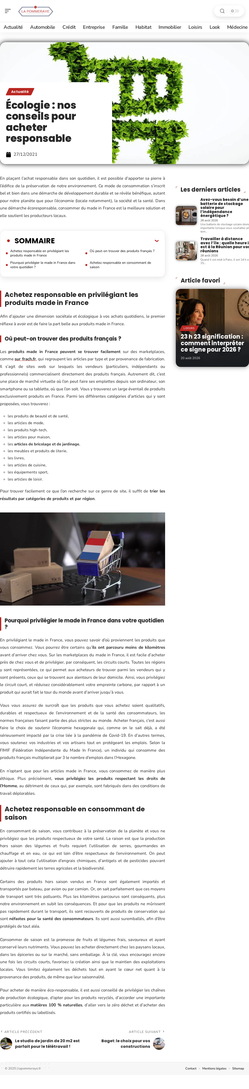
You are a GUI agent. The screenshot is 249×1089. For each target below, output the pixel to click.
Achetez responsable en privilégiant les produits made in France (39, 253)
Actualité (20, 91)
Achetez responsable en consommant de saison (120, 264)
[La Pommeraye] (35, 11)
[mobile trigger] (9, 11)
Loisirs (189, 328)
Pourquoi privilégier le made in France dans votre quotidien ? (42, 264)
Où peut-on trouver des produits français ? (122, 251)
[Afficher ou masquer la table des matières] (107, 241)
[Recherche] (222, 11)
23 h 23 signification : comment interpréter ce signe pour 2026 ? (212, 343)
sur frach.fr (25, 359)
